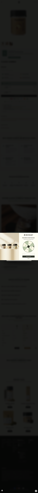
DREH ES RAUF (28, 256)
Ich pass (28, 258)
